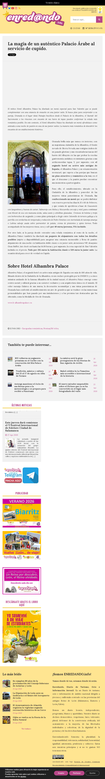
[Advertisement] (52, 84)
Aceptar (61, 773)
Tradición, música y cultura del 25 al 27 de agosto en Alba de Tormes (30, 373)
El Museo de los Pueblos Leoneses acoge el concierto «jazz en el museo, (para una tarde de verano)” (21, 454)
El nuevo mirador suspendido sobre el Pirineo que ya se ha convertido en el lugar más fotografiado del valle (73, 387)
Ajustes (92, 773)
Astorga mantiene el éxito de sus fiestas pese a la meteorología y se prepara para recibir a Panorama (30, 387)
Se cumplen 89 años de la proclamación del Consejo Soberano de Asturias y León (31, 683)
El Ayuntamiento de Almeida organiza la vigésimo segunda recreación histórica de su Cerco (29, 707)
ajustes (23, 776)
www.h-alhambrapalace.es (20, 302)
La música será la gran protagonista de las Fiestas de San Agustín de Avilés (75, 360)
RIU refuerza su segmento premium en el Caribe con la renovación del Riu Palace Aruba (29, 362)
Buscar (99, 19)
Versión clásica (52, 3)
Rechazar (77, 773)
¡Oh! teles (54, 328)
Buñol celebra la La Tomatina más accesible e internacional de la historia (75, 373)
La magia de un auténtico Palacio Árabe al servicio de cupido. (51, 46)
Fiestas (46, 328)
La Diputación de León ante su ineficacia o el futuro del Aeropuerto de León (31, 695)
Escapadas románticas (32, 328)
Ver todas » (26, 729)
